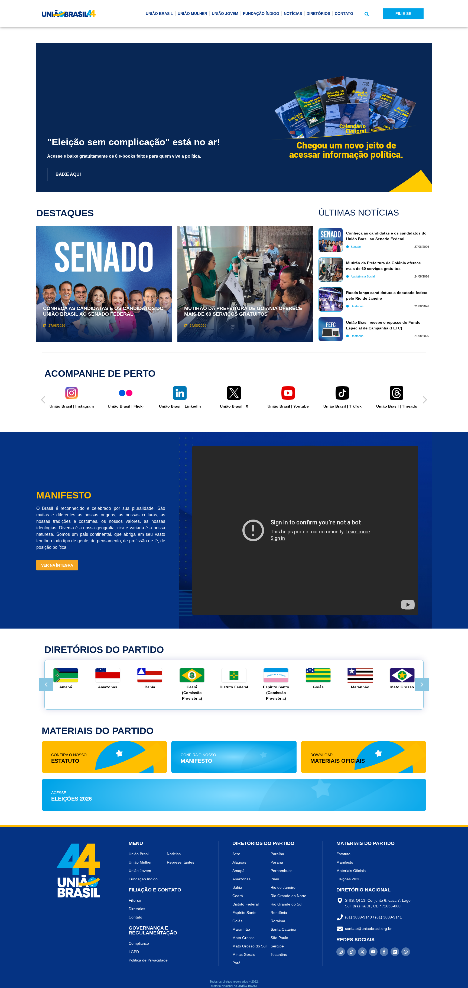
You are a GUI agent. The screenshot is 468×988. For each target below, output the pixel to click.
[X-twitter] (362, 951)
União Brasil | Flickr (126, 406)
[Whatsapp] (405, 951)
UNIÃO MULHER (192, 13)
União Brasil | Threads (396, 406)
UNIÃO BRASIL (159, 13)
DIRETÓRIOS (318, 13)
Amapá (65, 687)
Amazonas (107, 687)
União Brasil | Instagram (72, 406)
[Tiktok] (351, 951)
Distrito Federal (234, 687)
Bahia (150, 687)
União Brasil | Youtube (288, 406)
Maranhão (360, 687)
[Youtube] (373, 951)
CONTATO (344, 13)
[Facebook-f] (384, 951)
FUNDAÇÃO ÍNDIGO (261, 13)
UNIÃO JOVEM (225, 13)
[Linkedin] (395, 951)
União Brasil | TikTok (342, 406)
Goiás (318, 687)
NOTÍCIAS (293, 13)
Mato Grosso (402, 687)
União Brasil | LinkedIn (180, 406)
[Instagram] (340, 951)
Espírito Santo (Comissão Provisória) (276, 692)
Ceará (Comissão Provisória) (192, 692)
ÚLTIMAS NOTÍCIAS (358, 212)
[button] (367, 14)
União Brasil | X (234, 406)
